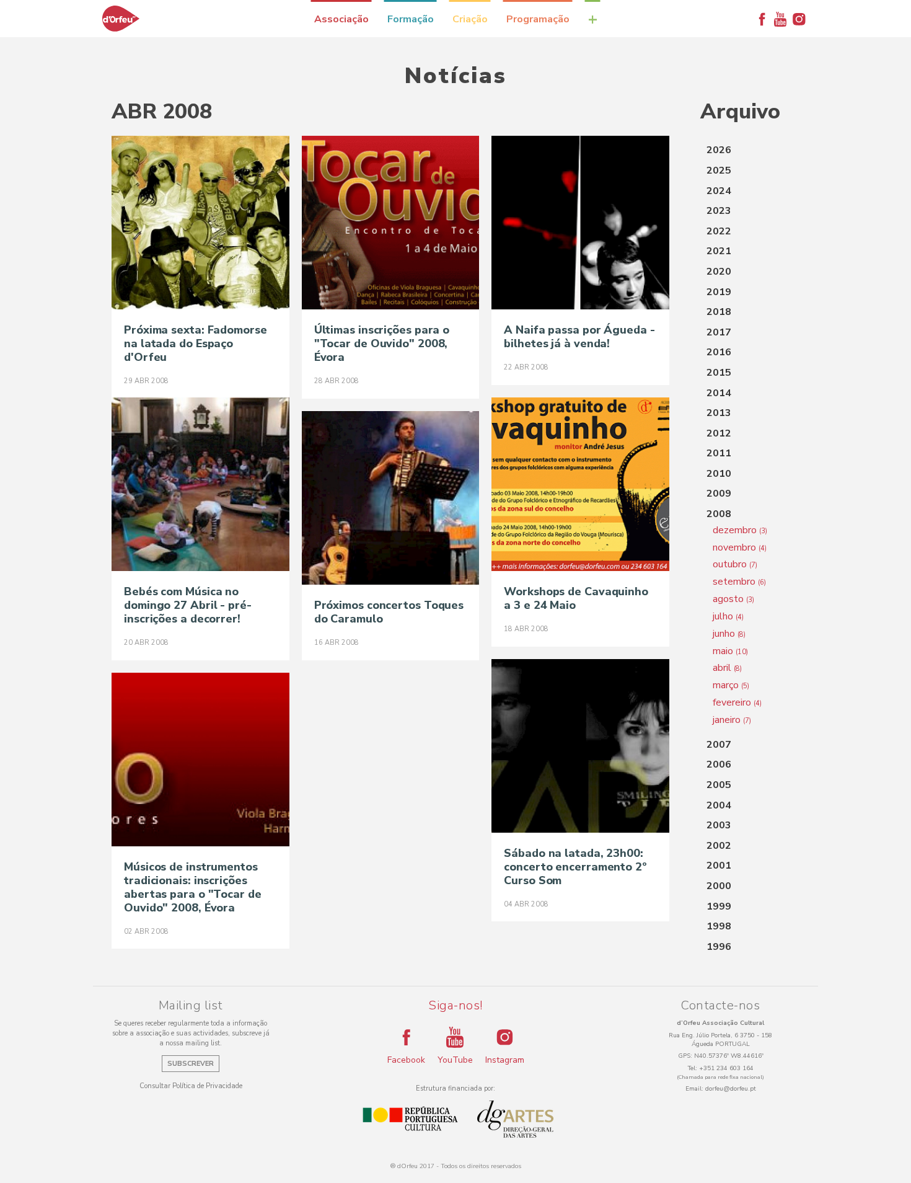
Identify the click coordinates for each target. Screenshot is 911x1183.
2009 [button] (718, 493)
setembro (739, 581)
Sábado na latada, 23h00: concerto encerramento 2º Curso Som (575, 867)
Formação (410, 19)
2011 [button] (718, 453)
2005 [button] (718, 785)
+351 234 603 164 (726, 1068)
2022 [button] (718, 231)
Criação (470, 19)
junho (729, 633)
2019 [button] (718, 292)
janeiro (732, 720)
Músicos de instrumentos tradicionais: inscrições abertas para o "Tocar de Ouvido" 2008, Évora (193, 887)
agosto (733, 599)
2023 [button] (718, 211)
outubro (735, 564)
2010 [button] (718, 474)
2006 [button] (718, 764)
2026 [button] (718, 150)
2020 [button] (718, 271)
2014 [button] (718, 393)
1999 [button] (718, 906)
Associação (341, 19)
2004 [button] (718, 805)
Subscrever (190, 1063)
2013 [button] (718, 413)
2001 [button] (718, 865)
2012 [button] (718, 433)
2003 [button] (718, 825)
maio (730, 651)
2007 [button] (718, 744)
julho (728, 616)
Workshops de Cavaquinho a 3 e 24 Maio (576, 598)
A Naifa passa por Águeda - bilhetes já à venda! (579, 336)
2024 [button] (718, 191)
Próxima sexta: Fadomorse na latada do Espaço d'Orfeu (195, 343)
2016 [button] (718, 352)
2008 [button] (718, 514)
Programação (538, 19)
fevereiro (737, 702)
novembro (740, 547)
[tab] (749, 150)
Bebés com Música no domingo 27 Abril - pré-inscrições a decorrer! (188, 605)
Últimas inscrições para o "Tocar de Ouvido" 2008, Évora (382, 343)
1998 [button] (718, 926)
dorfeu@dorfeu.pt (730, 1088)
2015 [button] (718, 372)
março (731, 685)
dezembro (740, 530)
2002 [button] (718, 846)
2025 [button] (718, 170)
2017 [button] (718, 332)
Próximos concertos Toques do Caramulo (389, 612)
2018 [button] (718, 312)
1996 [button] (718, 947)
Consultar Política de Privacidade (190, 1086)
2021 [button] (718, 251)
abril (727, 668)
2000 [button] (718, 886)
